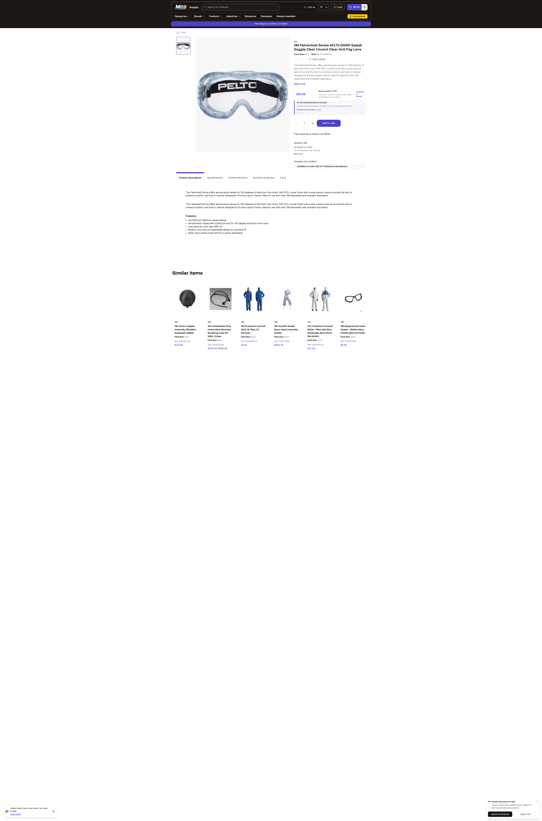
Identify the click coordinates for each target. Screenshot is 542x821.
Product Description (190, 177)
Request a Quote (359, 94)
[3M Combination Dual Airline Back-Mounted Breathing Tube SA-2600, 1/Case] (220, 299)
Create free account (306, 110)
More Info (298, 154)
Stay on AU (525, 814)
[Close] (537, 801)
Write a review (318, 59)
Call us (311, 7)
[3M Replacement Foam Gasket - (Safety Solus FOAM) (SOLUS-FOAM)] (353, 299)
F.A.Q (283, 177)
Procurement (359, 16)
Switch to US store (500, 814)
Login (339, 7)
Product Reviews (238, 177)
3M (295, 41)
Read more (299, 83)
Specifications (215, 177)
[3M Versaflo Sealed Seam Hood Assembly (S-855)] (287, 299)
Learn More (15, 814)
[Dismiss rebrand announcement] (53, 811)
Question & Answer (264, 177)
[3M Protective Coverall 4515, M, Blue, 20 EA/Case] (254, 299)
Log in (318, 110)
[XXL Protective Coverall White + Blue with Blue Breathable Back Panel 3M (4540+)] (320, 299)
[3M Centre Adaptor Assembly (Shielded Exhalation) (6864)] (187, 299)
